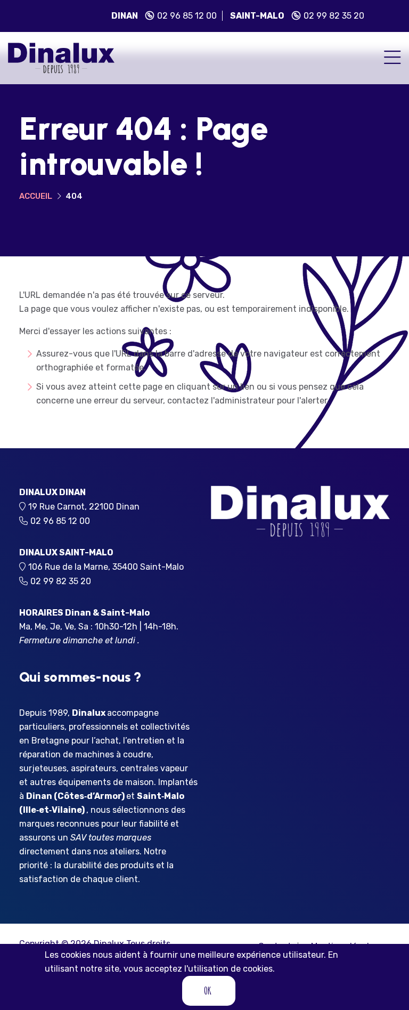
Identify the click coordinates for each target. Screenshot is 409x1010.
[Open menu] (392, 58)
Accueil (35, 196)
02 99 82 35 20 (334, 16)
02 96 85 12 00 (187, 16)
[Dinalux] (61, 57)
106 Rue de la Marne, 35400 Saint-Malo (109, 567)
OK (207, 990)
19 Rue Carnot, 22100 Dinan (87, 507)
